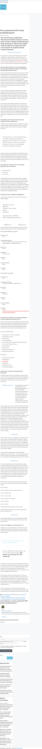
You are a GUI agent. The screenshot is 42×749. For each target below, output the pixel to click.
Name (1, 636)
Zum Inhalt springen (4, 0)
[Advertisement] (14, 22)
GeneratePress (19, 748)
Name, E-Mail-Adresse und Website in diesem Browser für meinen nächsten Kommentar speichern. (13, 647)
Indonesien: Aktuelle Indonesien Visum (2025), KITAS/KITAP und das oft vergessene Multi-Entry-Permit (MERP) (6, 715)
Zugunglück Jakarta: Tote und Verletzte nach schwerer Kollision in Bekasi (6, 686)
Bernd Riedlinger (3, 738)
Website (24, 641)
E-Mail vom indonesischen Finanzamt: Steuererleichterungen (13, 597)
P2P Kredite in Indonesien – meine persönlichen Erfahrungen (13, 599)
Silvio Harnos (2, 729)
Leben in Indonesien (4, 2)
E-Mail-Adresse (3, 641)
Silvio (1, 712)
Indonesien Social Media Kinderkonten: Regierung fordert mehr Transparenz (5, 675)
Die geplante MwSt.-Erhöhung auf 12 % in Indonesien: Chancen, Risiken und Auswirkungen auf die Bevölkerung (5, 732)
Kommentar (2, 622)
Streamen (8, 596)
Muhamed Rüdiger (3, 720)
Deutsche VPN (23, 594)
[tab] (15, 542)
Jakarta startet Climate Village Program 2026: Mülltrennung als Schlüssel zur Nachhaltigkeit (6, 681)
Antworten (4, 616)
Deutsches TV (3, 596)
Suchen (1, 655)
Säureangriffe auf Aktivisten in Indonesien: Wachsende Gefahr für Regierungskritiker (6, 692)
